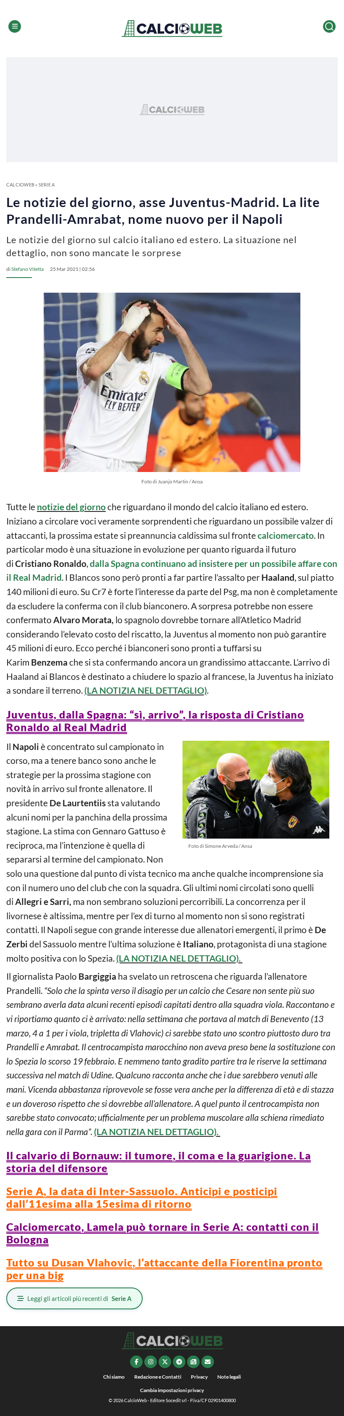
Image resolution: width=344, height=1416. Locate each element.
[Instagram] (150, 1362)
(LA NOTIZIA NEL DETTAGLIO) (145, 690)
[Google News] (193, 1362)
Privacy (199, 1377)
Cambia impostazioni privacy (172, 1390)
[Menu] (14, 26)
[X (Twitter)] (165, 1362)
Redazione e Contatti (157, 1377)
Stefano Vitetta (27, 269)
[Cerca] (329, 26)
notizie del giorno (71, 506)
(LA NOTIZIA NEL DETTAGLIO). (179, 958)
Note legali (229, 1377)
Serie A (47, 184)
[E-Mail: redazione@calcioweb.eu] (207, 1362)
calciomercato (286, 535)
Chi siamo (114, 1377)
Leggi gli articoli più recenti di (79, 1298)
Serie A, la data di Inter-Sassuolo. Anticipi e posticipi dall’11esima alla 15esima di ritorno (141, 1197)
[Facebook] (136, 1362)
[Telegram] (179, 1362)
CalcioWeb (20, 184)
